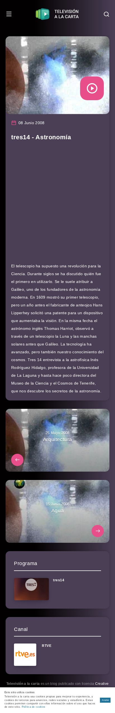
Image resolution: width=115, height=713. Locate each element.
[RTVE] (25, 655)
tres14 (58, 580)
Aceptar (105, 700)
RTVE (46, 646)
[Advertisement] (57, 204)
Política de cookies (33, 706)
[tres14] (31, 589)
